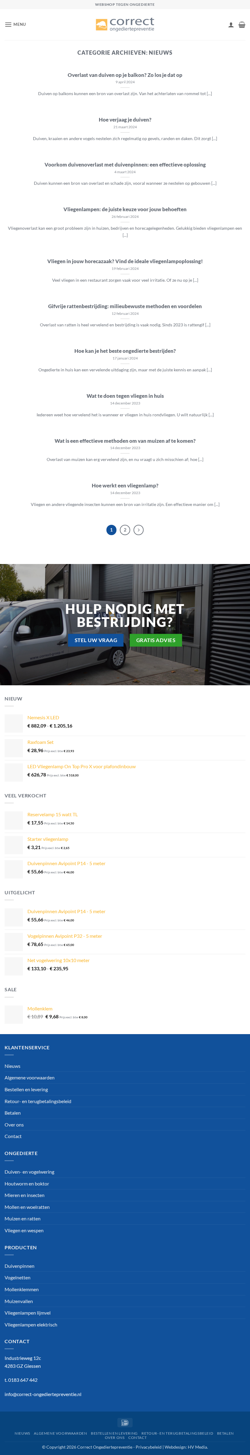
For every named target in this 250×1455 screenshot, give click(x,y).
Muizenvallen (19, 1301)
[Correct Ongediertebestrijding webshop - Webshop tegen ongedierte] (125, 24)
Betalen (13, 1113)
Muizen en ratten (23, 1218)
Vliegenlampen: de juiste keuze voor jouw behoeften (125, 209)
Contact (13, 1136)
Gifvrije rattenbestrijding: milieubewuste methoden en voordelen (125, 306)
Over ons (14, 1124)
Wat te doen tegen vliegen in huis (125, 396)
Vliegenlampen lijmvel (28, 1313)
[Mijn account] (231, 24)
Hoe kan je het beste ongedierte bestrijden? (125, 351)
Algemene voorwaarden (30, 1077)
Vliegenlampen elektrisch (31, 1324)
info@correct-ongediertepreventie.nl (43, 1394)
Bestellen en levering (26, 1089)
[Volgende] (139, 530)
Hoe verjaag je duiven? (125, 120)
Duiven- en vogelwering (29, 1172)
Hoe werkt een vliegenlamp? (125, 486)
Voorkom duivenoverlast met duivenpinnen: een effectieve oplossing (125, 165)
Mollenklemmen (22, 1289)
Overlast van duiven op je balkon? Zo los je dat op (125, 75)
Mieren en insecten (25, 1195)
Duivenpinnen (19, 1266)
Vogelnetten (17, 1277)
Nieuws (12, 1066)
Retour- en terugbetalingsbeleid (38, 1101)
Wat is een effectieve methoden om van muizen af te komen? (125, 441)
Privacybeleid (149, 1447)
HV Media (197, 1447)
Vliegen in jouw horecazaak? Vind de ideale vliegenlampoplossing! (125, 261)
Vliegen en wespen (24, 1230)
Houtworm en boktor (27, 1183)
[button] (15, 24)
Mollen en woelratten (27, 1207)
